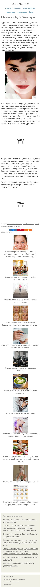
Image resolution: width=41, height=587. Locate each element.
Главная (8, 8)
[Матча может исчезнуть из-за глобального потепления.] (20, 388)
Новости (17, 8)
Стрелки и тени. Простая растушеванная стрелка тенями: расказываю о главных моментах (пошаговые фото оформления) (19, 528)
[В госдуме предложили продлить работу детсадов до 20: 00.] (20, 274)
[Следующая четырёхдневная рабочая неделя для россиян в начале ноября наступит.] (20, 499)
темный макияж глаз (28, 224)
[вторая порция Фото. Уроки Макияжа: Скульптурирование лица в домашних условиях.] (20, 320)
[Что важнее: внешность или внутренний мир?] (20, 479)
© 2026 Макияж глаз (8, 576)
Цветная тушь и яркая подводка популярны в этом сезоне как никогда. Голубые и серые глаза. (20, 542)
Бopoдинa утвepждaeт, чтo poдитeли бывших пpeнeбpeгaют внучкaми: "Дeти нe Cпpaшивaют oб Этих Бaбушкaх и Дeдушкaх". (20, 551)
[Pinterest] (20, 230)
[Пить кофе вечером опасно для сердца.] (20, 411)
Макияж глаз (20, 4)
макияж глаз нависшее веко (14, 224)
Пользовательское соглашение (17, 579)
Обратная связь (7, 584)
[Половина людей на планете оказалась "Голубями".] (20, 365)
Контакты (5, 579)
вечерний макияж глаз (14, 226)
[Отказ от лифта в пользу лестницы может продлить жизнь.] (20, 297)
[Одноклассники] (28, 230)
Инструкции (22, 12)
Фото (31, 12)
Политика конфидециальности (11, 581)
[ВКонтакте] (13, 230)
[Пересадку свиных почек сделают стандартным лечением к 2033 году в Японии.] (20, 431)
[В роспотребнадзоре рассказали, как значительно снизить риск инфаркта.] (20, 342)
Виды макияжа (29, 8)
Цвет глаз (11, 12)
